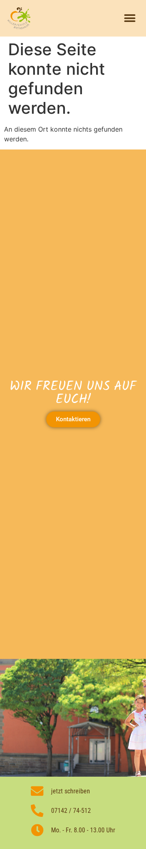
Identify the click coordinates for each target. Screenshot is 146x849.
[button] (129, 18)
